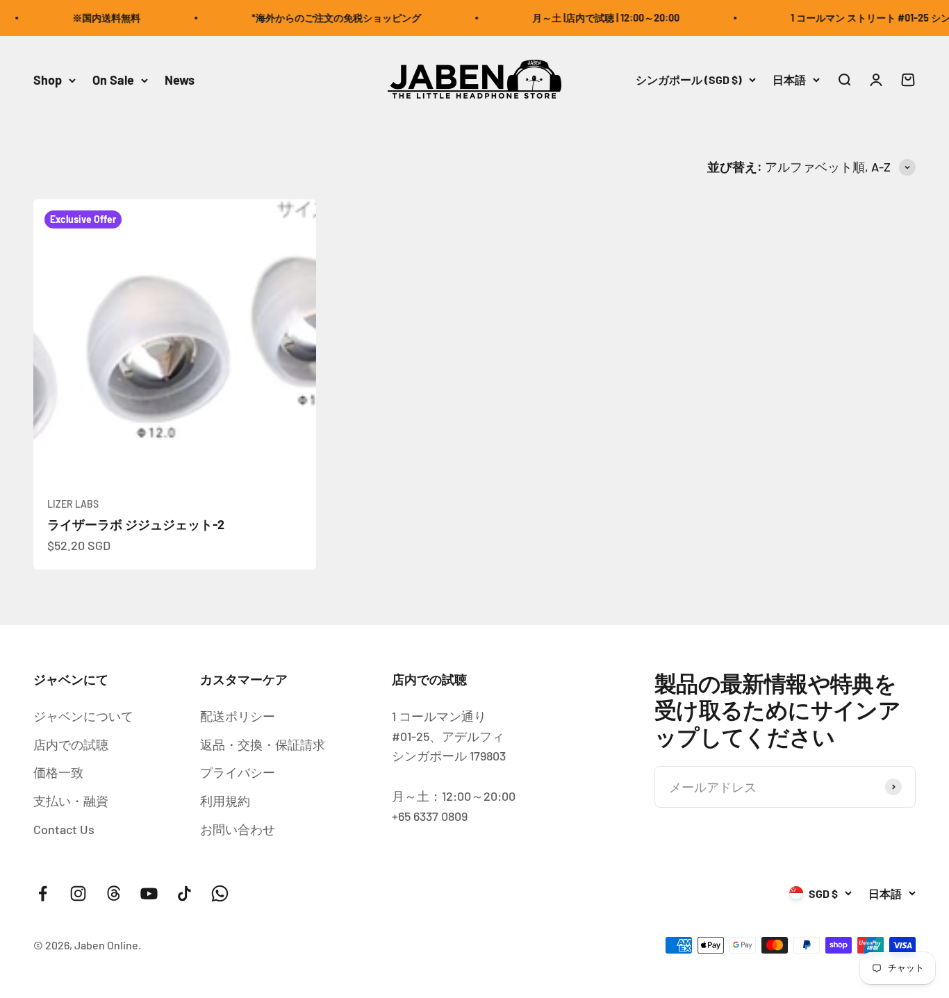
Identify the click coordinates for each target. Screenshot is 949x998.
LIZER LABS (73, 504)
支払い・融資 (70, 800)
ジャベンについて (83, 716)
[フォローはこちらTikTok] (184, 893)
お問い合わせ (237, 829)
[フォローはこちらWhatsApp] (220, 893)
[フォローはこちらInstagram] (78, 893)
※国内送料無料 (96, 18)
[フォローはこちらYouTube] (149, 893)
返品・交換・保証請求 (262, 744)
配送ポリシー (237, 716)
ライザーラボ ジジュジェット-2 (135, 524)
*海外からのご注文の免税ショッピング (326, 18)
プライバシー (237, 772)
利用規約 (225, 800)
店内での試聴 (70, 744)
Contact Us (63, 829)
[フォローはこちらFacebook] (42, 893)
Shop (47, 80)
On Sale (113, 80)
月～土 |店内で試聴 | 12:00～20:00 (595, 18)
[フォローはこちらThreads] (113, 893)
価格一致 (58, 772)
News (180, 80)
